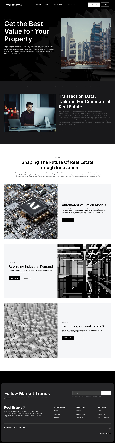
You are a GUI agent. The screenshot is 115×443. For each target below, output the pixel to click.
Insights (56, 417)
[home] (14, 5)
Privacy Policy (101, 414)
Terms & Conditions (103, 417)
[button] (58, 4)
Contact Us (79, 417)
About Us (57, 414)
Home (56, 410)
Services (78, 410)
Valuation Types (57, 4)
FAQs (99, 410)
